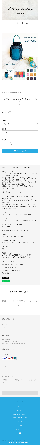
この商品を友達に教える (9, 267)
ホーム (20, 406)
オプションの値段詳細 (8, 262)
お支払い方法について (20, 410)
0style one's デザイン (16, 92)
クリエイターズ (5, 92)
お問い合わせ (20, 425)
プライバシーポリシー (20, 421)
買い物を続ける (6, 273)
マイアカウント (20, 429)
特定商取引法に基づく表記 (20, 417)
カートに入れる (22, 151)
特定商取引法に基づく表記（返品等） (12, 264)
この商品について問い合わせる (11, 270)
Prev (3, 74)
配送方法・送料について (19, 414)
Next (37, 74)
